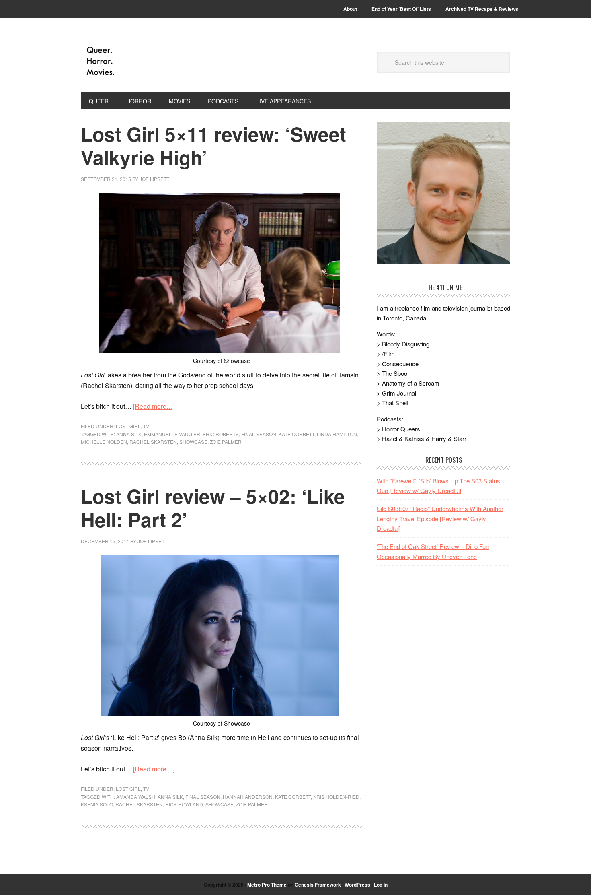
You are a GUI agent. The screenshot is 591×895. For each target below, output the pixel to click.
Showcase (193, 441)
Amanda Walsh (135, 796)
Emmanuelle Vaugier (172, 434)
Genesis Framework (318, 884)
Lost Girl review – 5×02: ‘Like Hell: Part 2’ (213, 507)
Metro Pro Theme (267, 884)
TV (146, 426)
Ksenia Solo (97, 804)
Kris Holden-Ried (336, 796)
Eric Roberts (221, 434)
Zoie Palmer (226, 441)
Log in (381, 884)
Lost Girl (128, 426)
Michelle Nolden (104, 441)
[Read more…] (153, 406)
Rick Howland (184, 804)
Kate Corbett (296, 434)
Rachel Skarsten (153, 441)
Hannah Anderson (248, 796)
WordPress (357, 884)
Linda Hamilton (337, 434)
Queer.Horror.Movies (135, 61)
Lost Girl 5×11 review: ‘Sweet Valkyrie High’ (213, 145)
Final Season (258, 434)
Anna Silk (129, 434)
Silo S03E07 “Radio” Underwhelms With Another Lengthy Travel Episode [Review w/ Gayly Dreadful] (440, 518)
